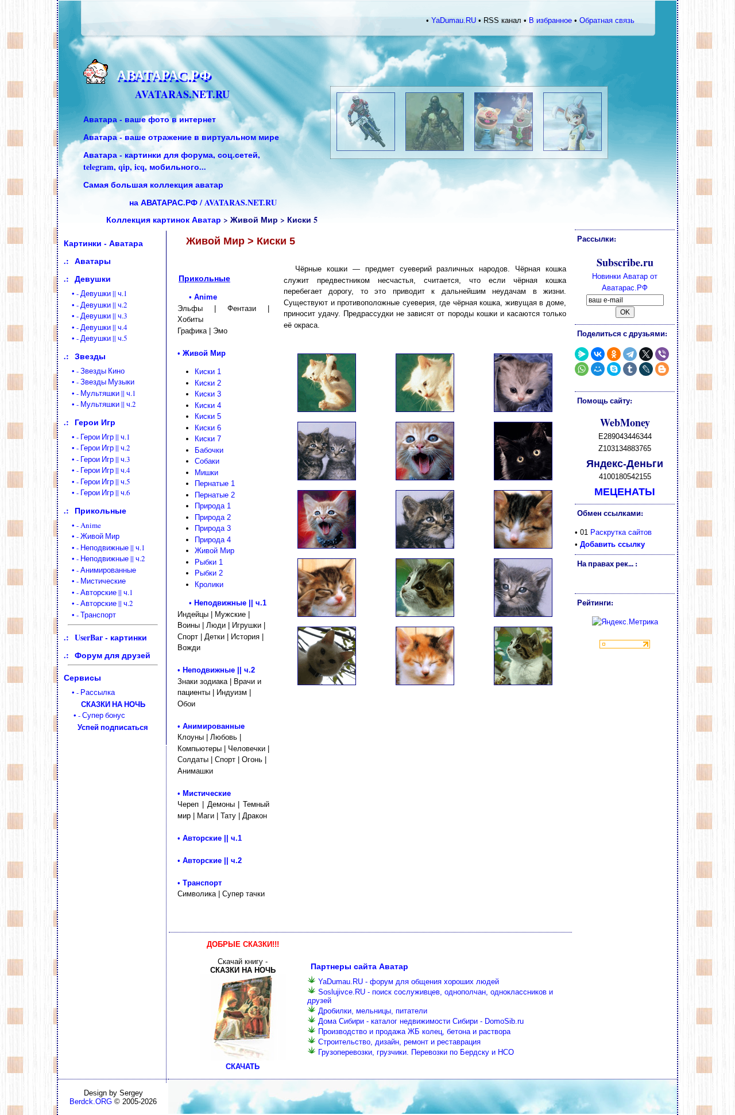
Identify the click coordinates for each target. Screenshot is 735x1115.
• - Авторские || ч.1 (98, 592)
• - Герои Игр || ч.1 (97, 437)
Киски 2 (208, 383)
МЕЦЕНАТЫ (624, 491)
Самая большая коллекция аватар (153, 184)
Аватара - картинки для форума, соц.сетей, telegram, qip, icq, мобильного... (171, 161)
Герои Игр (95, 422)
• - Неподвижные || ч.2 (104, 558)
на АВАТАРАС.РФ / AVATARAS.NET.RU (203, 202)
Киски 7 (208, 438)
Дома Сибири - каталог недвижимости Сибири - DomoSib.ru (421, 1021)
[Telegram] (630, 354)
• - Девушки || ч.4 (95, 327)
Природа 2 (213, 517)
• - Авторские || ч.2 (98, 603)
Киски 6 (208, 428)
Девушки (93, 279)
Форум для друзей (112, 655)
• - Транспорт (90, 614)
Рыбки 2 (209, 573)
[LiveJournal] (646, 369)
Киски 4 (208, 405)
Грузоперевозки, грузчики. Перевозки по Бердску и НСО (416, 1052)
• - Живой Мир (91, 536)
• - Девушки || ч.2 (95, 305)
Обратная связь (607, 20)
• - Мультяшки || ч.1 (100, 393)
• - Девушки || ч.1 (95, 293)
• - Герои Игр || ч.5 (97, 481)
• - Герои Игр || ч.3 (97, 459)
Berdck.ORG (90, 1101)
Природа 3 (213, 528)
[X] (646, 354)
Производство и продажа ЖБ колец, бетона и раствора (414, 1031)
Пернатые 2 (215, 495)
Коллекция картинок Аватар (163, 219)
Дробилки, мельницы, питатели (372, 1011)
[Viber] (662, 354)
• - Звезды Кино (94, 371)
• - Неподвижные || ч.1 (104, 547)
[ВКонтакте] (598, 354)
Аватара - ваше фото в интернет (149, 119)
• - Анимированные (100, 570)
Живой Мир (214, 550)
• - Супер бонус (106, 721)
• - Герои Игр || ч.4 (97, 470)
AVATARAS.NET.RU (182, 94)
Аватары (93, 261)
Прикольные (100, 510)
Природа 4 (213, 539)
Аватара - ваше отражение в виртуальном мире (181, 137)
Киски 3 (208, 394)
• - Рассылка (104, 698)
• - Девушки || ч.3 (95, 315)
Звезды (90, 356)
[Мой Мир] (598, 369)
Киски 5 (208, 416)
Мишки (206, 472)
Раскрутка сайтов (621, 532)
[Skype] (614, 369)
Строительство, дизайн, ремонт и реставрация (399, 1042)
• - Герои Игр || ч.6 (97, 492)
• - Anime (82, 525)
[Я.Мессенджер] (582, 354)
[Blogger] (662, 369)
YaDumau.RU (453, 20)
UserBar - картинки (111, 637)
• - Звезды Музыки (99, 381)
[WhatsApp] (582, 369)
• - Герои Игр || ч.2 (97, 447)
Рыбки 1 (209, 562)
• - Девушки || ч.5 (95, 338)
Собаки (207, 461)
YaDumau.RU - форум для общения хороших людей (408, 981)
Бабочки (209, 450)
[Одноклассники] (614, 354)
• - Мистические (95, 581)
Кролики (209, 584)
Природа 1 (213, 506)
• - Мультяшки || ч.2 (100, 404)
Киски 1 (208, 371)
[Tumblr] (630, 369)
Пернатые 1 (215, 483)
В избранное (550, 20)
